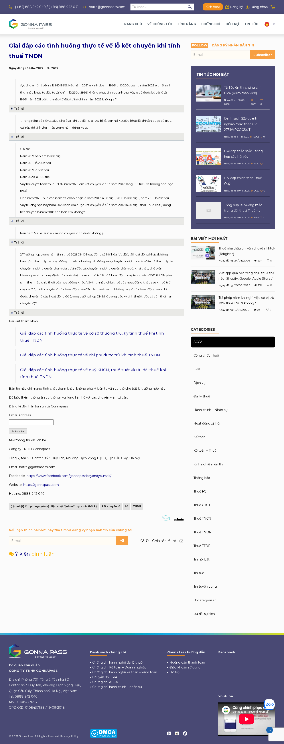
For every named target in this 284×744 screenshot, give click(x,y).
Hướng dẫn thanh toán (187, 662)
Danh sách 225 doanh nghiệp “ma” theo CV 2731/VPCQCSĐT (240, 124)
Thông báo (201, 478)
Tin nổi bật (201, 559)
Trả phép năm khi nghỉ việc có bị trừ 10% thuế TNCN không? (246, 300)
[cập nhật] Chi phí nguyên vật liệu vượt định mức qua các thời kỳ (54, 506)
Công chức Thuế (206, 355)
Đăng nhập (259, 7)
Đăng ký (236, 7)
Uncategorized (205, 600)
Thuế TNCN (202, 519)
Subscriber (262, 55)
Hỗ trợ (232, 24)
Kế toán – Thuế (204, 451)
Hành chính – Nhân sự (210, 410)
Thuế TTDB (202, 546)
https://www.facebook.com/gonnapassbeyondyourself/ (69, 476)
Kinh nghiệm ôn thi (208, 464)
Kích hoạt (212, 7)
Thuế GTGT (201, 505)
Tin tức (251, 24)
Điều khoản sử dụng (185, 667)
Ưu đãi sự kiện (204, 614)
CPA (196, 369)
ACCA (197, 342)
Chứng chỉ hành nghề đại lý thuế (117, 662)
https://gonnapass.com (41, 485)
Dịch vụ (199, 383)
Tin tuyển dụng (205, 586)
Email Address (20, 415)
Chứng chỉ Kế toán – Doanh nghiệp (119, 667)
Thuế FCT (200, 491)
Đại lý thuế (201, 396)
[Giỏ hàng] (272, 7)
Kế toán (199, 437)
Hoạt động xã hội (206, 423)
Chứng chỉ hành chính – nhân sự (117, 687)
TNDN (137, 506)
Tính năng (186, 24)
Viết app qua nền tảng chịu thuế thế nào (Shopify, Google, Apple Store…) (246, 276)
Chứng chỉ (210, 24)
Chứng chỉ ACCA (105, 682)
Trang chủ (132, 24)
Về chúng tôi (159, 24)
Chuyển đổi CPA (104, 677)
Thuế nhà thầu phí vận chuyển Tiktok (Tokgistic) (247, 251)
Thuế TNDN (202, 532)
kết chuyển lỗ (111, 506)
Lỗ (126, 506)
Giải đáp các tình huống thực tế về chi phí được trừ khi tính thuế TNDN (90, 355)
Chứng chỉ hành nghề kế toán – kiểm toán (124, 672)
